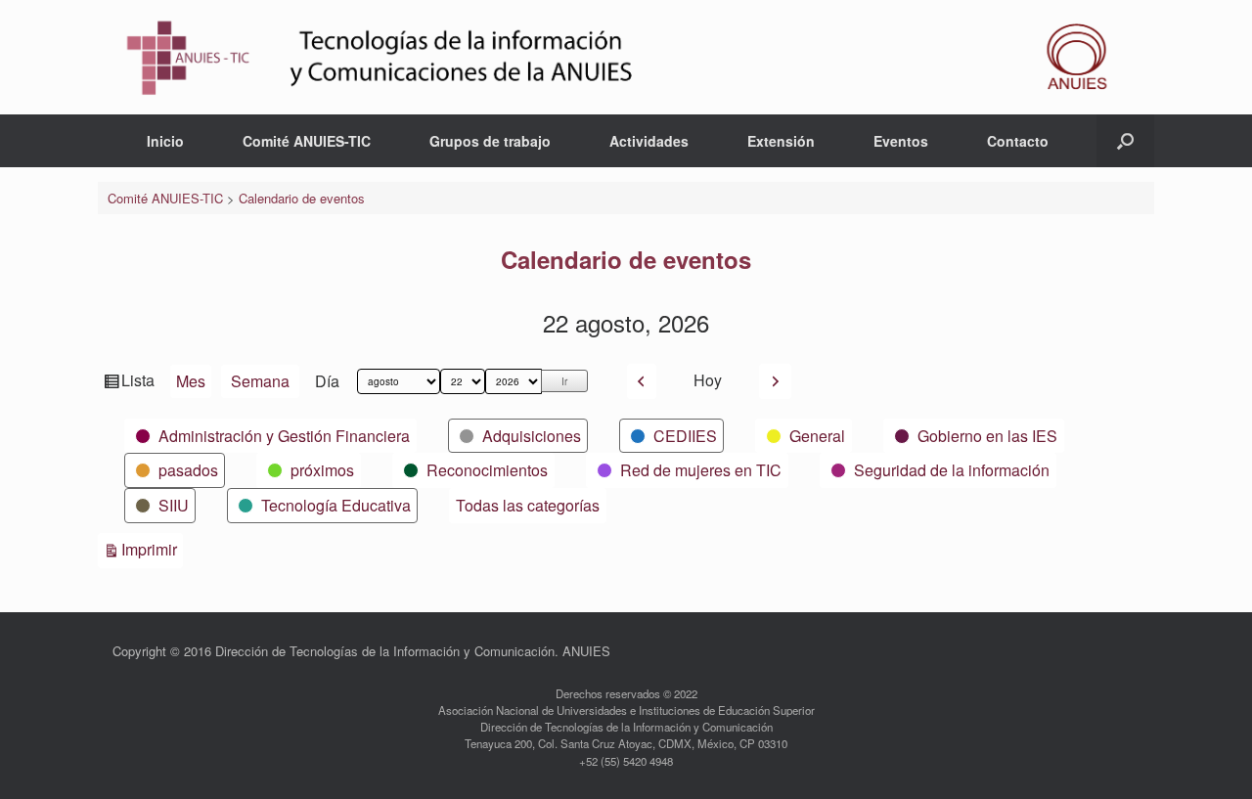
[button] (1125, 140)
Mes (190, 381)
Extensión (781, 141)
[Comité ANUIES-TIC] (626, 57)
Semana (260, 381)
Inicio (165, 141)
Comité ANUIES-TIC (307, 141)
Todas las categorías (528, 505)
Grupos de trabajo (490, 141)
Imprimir (152, 548)
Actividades (649, 141)
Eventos (900, 141)
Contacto (1018, 141)
